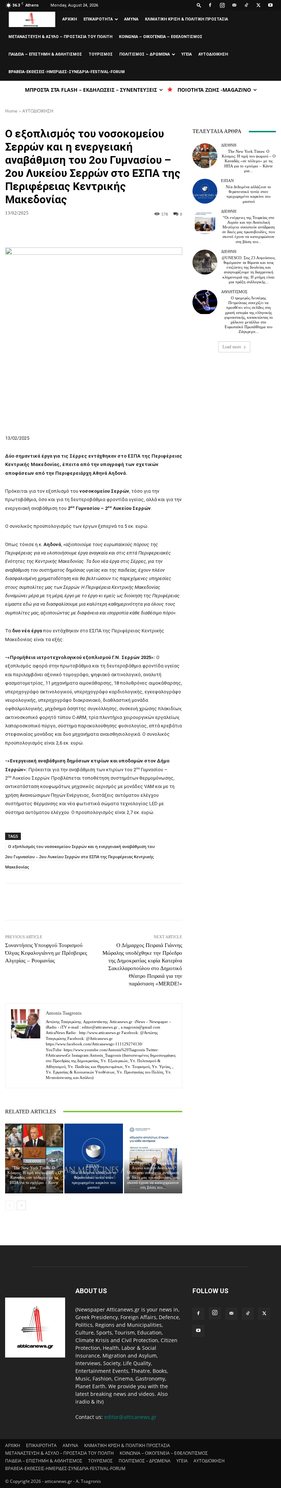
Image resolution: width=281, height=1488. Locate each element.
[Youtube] (270, 5)
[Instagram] (222, 5)
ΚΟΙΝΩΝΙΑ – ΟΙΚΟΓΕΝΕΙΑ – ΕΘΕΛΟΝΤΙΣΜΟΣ (160, 36)
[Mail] (234, 5)
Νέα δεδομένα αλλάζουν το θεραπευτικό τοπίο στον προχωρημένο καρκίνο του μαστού (93, 1179)
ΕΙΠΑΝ (92, 1166)
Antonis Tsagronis (64, 1013)
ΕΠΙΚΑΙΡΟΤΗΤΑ (98, 19)
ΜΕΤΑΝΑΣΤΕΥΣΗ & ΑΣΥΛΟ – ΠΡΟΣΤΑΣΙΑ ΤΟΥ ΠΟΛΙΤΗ (60, 36)
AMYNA (131, 19)
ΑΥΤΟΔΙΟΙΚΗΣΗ (213, 54)
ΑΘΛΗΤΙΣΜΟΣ (234, 292)
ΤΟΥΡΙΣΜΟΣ (101, 54)
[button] (199, 5)
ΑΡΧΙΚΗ (69, 19)
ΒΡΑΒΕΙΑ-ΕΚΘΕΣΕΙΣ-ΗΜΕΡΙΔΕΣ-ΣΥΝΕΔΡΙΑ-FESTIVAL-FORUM (66, 71)
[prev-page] (9, 1205)
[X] (258, 5)
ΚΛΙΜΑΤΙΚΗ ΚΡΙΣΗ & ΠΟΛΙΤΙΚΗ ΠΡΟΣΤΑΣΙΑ (186, 19)
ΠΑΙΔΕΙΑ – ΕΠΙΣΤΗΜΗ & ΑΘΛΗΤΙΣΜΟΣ (45, 54)
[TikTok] (246, 5)
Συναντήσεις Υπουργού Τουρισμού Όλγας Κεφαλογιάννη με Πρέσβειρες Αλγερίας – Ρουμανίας (46, 952)
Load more (231, 346)
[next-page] (21, 1205)
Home (11, 111)
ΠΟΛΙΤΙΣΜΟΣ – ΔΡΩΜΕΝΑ (144, 54)
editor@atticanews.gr (130, 1416)
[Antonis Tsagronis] (25, 1045)
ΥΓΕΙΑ (186, 54)
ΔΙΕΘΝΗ (33, 1161)
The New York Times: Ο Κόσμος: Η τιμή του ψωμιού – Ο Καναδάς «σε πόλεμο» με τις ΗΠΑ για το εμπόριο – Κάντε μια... (34, 1177)
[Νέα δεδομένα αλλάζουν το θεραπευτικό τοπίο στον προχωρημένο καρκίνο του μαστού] (93, 1158)
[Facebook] (210, 5)
